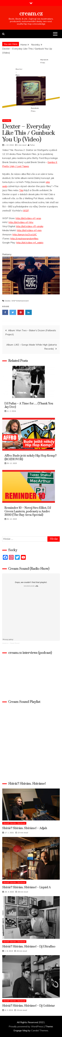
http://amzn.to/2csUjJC (24, 234)
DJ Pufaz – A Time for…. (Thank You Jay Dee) (29, 405)
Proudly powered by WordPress (26, 1026)
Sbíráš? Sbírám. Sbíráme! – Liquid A (26, 887)
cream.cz (31, 13)
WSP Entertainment (20, 301)
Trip (21, 190)
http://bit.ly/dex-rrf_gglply (29, 242)
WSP (26, 210)
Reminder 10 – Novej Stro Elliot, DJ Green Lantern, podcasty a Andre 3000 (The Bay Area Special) (28, 511)
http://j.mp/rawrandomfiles (24, 238)
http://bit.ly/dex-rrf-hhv (21, 222)
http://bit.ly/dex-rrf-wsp (28, 218)
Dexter (8, 301)
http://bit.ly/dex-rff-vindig (29, 226)
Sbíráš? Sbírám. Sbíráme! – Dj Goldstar (28, 1006)
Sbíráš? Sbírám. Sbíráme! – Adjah (24, 828)
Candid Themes (39, 1030)
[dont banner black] (31, 297)
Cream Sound (14, 643)
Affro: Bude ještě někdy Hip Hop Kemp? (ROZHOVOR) (31, 457)
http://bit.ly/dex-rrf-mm (29, 230)
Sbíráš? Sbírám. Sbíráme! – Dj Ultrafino (28, 946)
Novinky (6, 120)
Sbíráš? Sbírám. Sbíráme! (14, 823)
